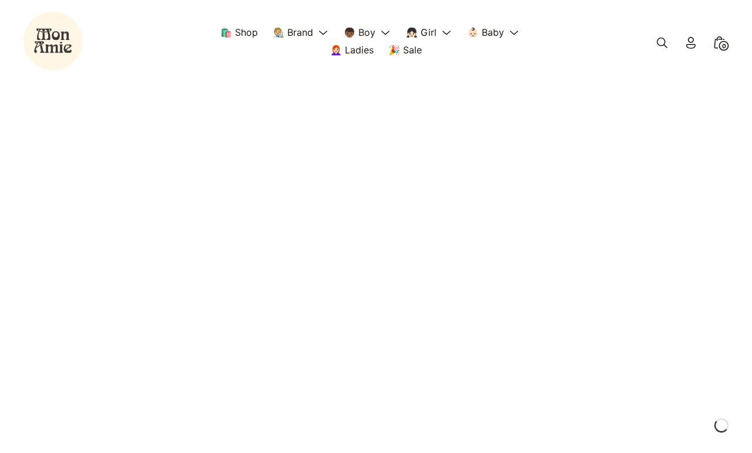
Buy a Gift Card (58, 311)
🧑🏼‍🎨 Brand (293, 32)
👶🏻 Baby (485, 32)
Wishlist (41, 328)
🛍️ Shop (239, 32)
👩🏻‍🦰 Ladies (352, 50)
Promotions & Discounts (77, 345)
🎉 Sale (405, 50)
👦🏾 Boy (359, 32)
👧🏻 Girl (421, 32)
